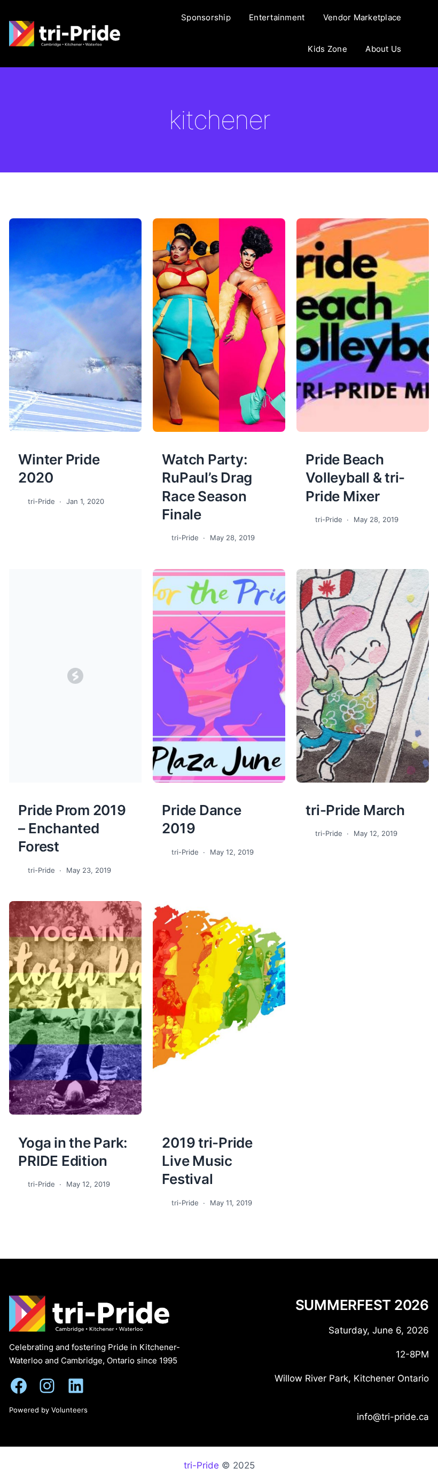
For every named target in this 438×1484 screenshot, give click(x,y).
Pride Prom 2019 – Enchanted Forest (72, 828)
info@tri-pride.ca (393, 1416)
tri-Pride (201, 1465)
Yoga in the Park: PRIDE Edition (73, 1151)
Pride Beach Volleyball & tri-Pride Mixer (355, 477)
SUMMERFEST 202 (357, 1304)
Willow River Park (311, 1378)
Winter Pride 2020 (58, 468)
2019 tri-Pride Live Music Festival (207, 1161)
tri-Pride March (355, 809)
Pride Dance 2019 (201, 818)
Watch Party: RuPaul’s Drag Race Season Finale (207, 487)
